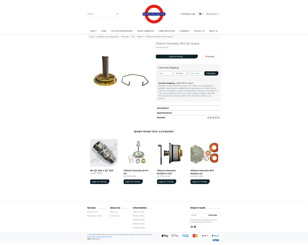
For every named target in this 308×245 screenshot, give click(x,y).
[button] (211, 57)
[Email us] (192, 226)
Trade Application (167, 31)
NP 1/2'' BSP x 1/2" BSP (101, 170)
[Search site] (117, 14)
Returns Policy (139, 224)
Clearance (184, 31)
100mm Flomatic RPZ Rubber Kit (202, 172)
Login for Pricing (176, 56)
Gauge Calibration (145, 31)
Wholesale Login (188, 14)
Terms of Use (138, 212)
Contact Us (199, 31)
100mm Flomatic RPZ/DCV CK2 (166, 172)
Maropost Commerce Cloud (100, 237)
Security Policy (139, 228)
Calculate (210, 73)
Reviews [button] (161, 117)
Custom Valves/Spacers (121, 31)
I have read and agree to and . (203, 221)
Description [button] (163, 108)
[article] (104, 162)
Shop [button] (92, 31)
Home (103, 31)
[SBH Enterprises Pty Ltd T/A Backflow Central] (154, 14)
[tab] (188, 108)
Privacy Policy (138, 216)
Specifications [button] (164, 113)
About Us (213, 31)
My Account (212, 14)
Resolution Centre (94, 216)
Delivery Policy (139, 220)
